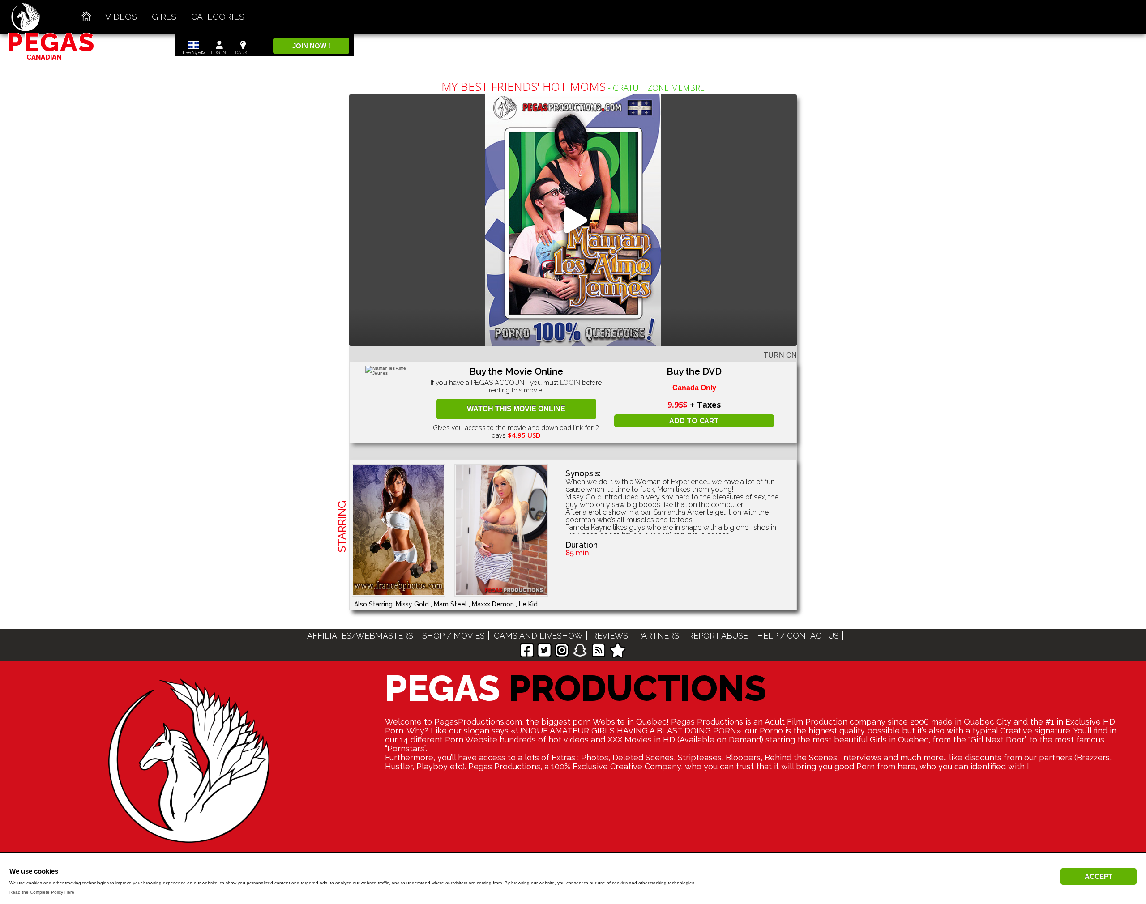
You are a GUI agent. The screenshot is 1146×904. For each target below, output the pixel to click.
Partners (658, 635)
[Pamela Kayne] (505, 530)
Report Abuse (718, 635)
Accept (1098, 876)
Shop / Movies (453, 635)
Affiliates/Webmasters (360, 635)
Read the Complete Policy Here (41, 892)
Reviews (610, 635)
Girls (164, 16)
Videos (121, 16)
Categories (217, 16)
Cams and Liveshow (538, 635)
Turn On (780, 355)
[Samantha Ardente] (403, 530)
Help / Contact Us (798, 635)
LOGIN (570, 383)
